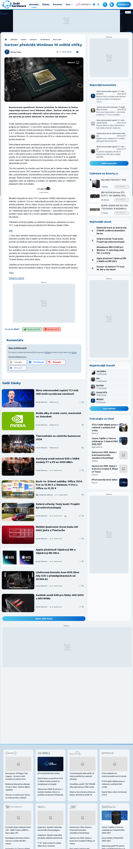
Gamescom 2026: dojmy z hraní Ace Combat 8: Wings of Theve (105, 469)
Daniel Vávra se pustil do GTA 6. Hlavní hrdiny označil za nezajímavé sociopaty (50, 781)
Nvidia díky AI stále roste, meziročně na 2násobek (58, 415)
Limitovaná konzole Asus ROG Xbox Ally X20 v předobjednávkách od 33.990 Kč (57, 576)
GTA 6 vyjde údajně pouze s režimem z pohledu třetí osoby (105, 427)
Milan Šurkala (41, 402)
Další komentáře (109, 163)
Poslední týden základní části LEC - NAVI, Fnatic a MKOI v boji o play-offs (18, 830)
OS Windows (45, 40)
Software (33, 40)
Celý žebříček (109, 409)
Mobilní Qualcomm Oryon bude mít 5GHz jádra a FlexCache (57, 528)
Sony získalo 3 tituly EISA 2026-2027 (112, 839)
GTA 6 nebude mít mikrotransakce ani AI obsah (114, 774)
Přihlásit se (123, 4)
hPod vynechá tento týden (104, 480)
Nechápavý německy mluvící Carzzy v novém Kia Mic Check (17, 841)
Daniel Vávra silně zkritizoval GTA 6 (114, 793)
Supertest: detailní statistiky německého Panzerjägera (50, 828)
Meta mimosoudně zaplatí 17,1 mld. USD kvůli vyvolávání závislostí (57, 392)
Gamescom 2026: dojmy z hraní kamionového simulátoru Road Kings (104, 455)
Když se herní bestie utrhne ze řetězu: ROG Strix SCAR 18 (82, 793)
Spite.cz (95, 433)
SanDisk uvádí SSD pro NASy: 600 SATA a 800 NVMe (60, 597)
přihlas (47, 352)
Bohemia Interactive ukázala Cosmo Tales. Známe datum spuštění (17, 787)
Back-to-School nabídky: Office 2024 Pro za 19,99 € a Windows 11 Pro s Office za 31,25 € (59, 485)
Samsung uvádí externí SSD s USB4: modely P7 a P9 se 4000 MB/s (58, 460)
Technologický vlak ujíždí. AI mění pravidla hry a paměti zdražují (82, 776)
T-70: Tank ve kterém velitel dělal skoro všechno (49, 844)
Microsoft (57, 40)
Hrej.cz (94, 483)
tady (11, 230)
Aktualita (14, 40)
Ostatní (23, 40)
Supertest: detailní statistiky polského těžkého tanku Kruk (50, 836)
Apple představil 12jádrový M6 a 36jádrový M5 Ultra (56, 551)
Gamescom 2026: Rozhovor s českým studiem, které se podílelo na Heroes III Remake (50, 792)
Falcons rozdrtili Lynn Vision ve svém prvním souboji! (17, 796)
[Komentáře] (77, 52)
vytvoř (74, 352)
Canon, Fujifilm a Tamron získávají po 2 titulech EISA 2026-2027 (105, 441)
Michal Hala (16, 52)
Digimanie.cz (97, 447)
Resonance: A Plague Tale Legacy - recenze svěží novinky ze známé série (16, 776)
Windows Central (16, 278)
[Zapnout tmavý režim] (111, 4)
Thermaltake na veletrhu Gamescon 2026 (58, 437)
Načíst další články (44, 619)
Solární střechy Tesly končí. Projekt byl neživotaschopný (58, 506)
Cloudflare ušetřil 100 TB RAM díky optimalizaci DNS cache (82, 785)
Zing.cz (95, 461)
